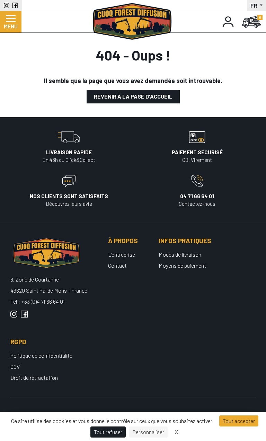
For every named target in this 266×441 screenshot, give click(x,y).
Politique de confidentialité (41, 355)
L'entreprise (121, 254)
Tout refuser (108, 432)
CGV (15, 366)
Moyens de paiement (182, 265)
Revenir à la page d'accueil (133, 96)
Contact (117, 265)
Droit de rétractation (34, 377)
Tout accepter (239, 420)
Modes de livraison (180, 254)
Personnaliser (148, 432)
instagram (13, 317)
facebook (24, 317)
